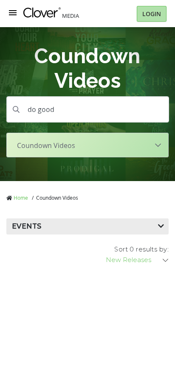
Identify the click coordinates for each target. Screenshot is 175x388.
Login (151, 14)
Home (21, 197)
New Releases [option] (128, 260)
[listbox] (137, 260)
